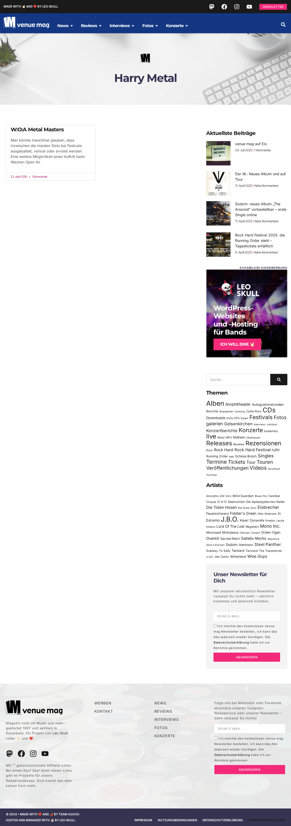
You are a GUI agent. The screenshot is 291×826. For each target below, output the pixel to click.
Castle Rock (253, 411)
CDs (269, 410)
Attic (228, 496)
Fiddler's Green (243, 513)
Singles (265, 456)
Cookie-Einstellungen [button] (266, 820)
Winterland (238, 556)
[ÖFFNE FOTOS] (157, 26)
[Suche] (278, 379)
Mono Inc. (270, 526)
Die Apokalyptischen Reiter (265, 502)
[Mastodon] (211, 6)
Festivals (261, 417)
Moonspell (213, 532)
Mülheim (239, 437)
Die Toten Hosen (221, 507)
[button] (283, 24)
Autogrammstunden (268, 405)
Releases (219, 443)
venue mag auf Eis (251, 144)
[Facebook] (224, 6)
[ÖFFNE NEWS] (72, 26)
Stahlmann (246, 545)
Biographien (226, 411)
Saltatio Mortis (253, 538)
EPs (237, 418)
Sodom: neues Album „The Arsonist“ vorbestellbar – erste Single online (260, 209)
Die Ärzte (243, 507)
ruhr (276, 449)
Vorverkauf (274, 468)
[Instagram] (236, 6)
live (211, 436)
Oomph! (255, 532)
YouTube (211, 474)
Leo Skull (60, 733)
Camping (239, 411)
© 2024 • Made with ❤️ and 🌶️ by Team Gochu (42, 814)
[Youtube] (249, 6)
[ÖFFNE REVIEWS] (100, 26)
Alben (215, 403)
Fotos (280, 417)
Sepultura (273, 538)
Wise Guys (257, 556)
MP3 (229, 437)
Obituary (245, 532)
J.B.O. (230, 519)
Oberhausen (253, 437)
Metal (221, 437)
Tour (251, 462)
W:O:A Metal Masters (37, 129)
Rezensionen (263, 443)
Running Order (217, 456)
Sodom (232, 544)
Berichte (212, 411)
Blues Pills (261, 496)
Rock (209, 450)
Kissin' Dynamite (252, 520)
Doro (253, 507)
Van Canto (222, 556)
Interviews (260, 424)
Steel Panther (267, 544)
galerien (214, 423)
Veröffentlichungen (227, 468)
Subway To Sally (218, 550)
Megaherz (252, 526)
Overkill (212, 538)
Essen (244, 418)
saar (231, 456)
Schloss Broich (246, 456)
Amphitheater (238, 404)
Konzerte (251, 430)
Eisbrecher (268, 507)
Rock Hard (223, 449)
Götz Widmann (267, 513)
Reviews (238, 444)
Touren (265, 462)
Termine (216, 462)
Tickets (236, 462)
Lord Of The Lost (230, 526)
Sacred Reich (230, 538)
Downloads (215, 418)
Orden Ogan (271, 532)
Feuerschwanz (217, 513)
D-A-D (222, 502)
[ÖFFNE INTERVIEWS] (133, 26)
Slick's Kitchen (215, 545)
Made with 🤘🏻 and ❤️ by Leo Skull (31, 6)
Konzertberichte (222, 430)
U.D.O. (209, 556)
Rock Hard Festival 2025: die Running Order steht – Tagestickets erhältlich (260, 240)
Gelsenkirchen (238, 423)
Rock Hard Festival (252, 449)
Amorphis (212, 496)
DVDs (229, 418)
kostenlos (271, 431)
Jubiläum (272, 424)
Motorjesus (230, 532)
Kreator (270, 520)
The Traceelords (270, 550)
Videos (258, 468)
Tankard (238, 551)
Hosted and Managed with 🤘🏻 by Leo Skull (40, 820)
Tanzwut (252, 550)
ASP (222, 496)
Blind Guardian (243, 496)
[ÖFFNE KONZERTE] (187, 26)
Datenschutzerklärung (231, 642)
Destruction (236, 502)
